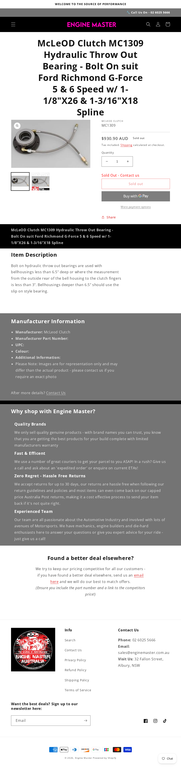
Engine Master (83, 757)
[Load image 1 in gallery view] (20, 181)
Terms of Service (78, 690)
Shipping (126, 145)
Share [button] (111, 217)
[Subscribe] (85, 720)
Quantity (108, 153)
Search (70, 640)
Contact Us (56, 392)
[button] (13, 24)
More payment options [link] (136, 207)
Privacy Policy (75, 660)
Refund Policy (76, 670)
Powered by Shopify (104, 757)
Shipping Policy (77, 680)
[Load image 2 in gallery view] (41, 181)
